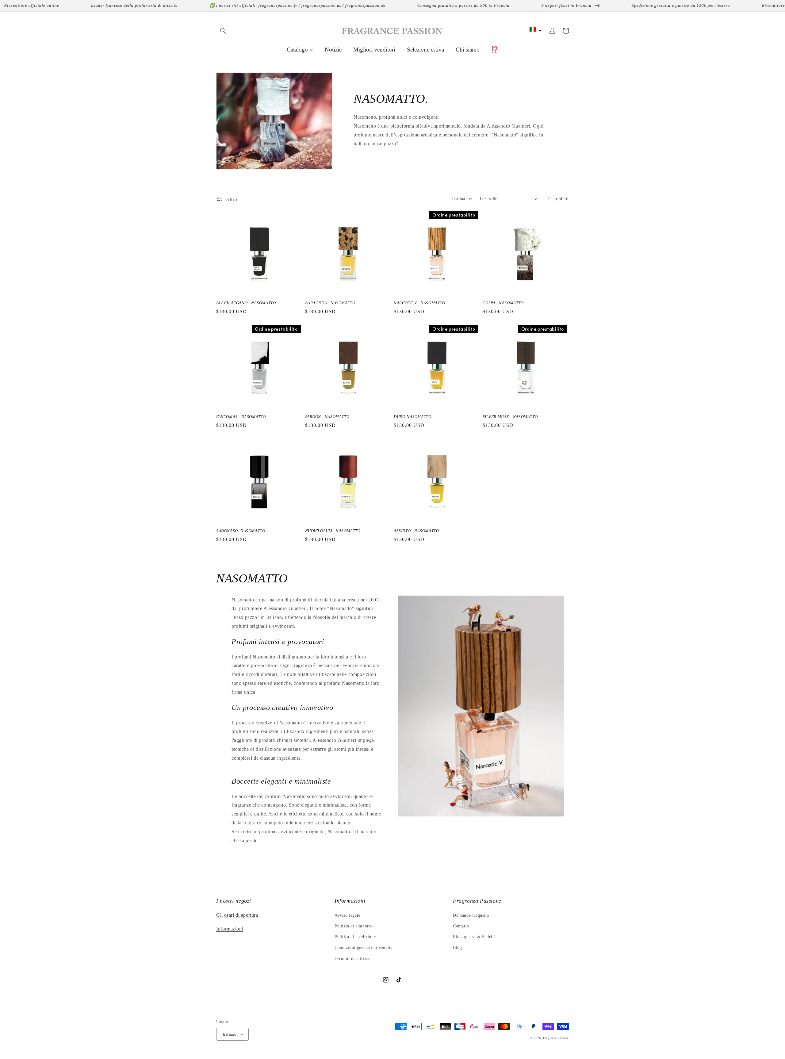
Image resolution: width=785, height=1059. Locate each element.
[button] (223, 30)
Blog (457, 947)
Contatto (461, 926)
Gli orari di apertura (237, 915)
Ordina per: (462, 198)
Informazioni (229, 928)
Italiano (229, 1034)
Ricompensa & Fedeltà (474, 936)
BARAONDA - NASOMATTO (330, 303)
